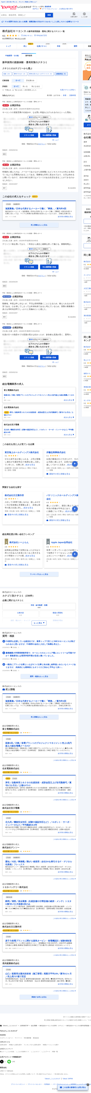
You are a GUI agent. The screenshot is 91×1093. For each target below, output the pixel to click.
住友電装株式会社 (10, 768)
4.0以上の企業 (21, 38)
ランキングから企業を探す (32, 1045)
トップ (8, 46)
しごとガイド (35, 1051)
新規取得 (48, 6)
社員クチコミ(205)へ (68, 90)
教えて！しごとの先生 (7, 1051)
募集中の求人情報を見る (59, 474)
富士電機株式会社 (10, 729)
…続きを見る (29, 465)
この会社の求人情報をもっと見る (63, 760)
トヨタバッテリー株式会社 (15, 887)
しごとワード (46, 1051)
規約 (47, 1084)
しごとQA (84, 17)
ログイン (36, 9)
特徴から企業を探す (15, 1045)
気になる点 (36, 86)
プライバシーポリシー (18, 1084)
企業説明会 (15, 105)
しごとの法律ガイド (22, 1051)
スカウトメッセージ (6, 1038)
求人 (28, 45)
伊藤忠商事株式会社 (56, 452)
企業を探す (74, 17)
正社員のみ (30, 80)
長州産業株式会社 (10, 963)
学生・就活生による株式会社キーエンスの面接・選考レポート (22, 102)
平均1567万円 (41, 35)
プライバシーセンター (35, 1084)
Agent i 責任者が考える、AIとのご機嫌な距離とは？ (19, 2)
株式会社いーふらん (19, 542)
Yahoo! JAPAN (68, 1079)
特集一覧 (55, 1051)
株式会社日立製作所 (14, 495)
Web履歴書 (27, 1038)
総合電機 (34, 1025)
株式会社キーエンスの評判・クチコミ (52, 1025)
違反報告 (73, 188)
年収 (61, 45)
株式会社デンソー (10, 847)
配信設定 (36, 1038)
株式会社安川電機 (10, 808)
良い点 (25, 86)
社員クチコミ (43, 45)
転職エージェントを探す (51, 1045)
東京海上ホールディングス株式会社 (22, 452)
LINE (13, 1061)
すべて (18, 80)
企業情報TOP (24, 1025)
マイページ (18, 1038)
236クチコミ (28, 35)
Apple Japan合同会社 (61, 542)
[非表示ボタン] (88, 1084)
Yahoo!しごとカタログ (10, 1025)
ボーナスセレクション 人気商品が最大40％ (57, 9)
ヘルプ (56, 140)
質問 (75, 46)
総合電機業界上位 (8, 38)
